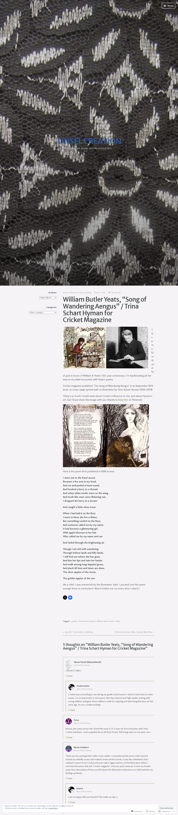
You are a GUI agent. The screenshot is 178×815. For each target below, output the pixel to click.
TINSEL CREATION (89, 141)
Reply (70, 676)
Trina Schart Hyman (87, 621)
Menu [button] (170, 6)
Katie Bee (123, 400)
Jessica (66, 293)
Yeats (117, 621)
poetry (74, 621)
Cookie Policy (53, 808)
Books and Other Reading (81, 293)
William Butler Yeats (105, 621)
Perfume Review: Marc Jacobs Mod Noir (133, 632)
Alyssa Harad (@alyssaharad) (87, 662)
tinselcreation (83, 686)
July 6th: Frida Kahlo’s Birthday (79, 632)
